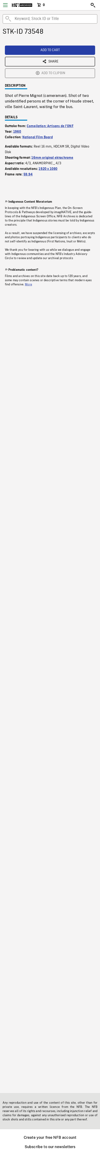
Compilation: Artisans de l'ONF (50, 126)
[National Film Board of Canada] (22, 5)
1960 (17, 132)
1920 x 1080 (48, 169)
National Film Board (37, 137)
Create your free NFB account (50, 1137)
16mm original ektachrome (52, 158)
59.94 (28, 174)
